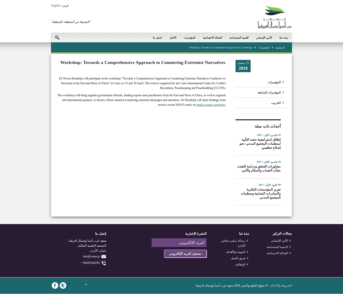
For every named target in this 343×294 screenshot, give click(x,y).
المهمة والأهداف (235, 252)
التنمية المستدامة (239, 37)
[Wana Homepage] (274, 28)
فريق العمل (238, 258)
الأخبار (172, 37)
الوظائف (240, 264)
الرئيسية (280, 47)
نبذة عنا (283, 37)
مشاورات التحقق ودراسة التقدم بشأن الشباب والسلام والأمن (259, 168)
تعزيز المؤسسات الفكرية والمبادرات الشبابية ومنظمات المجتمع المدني (261, 193)
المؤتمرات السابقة (269, 92)
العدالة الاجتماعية (212, 37)
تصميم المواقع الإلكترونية (276, 266)
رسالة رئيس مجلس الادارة (233, 243)
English (55, 5)
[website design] (273, 264)
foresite (283, 264)
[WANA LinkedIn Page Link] (71, 285)
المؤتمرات (189, 37)
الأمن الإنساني (264, 37)
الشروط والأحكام (281, 285)
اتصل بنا (157, 37)
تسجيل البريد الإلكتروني (185, 253)
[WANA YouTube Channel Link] (87, 285)
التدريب (276, 103)
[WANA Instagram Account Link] (79, 285)
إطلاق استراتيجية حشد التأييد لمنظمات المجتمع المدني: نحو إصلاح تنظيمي (260, 143)
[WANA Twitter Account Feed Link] (63, 285)
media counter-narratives (210, 105)
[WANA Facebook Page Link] (55, 285)
